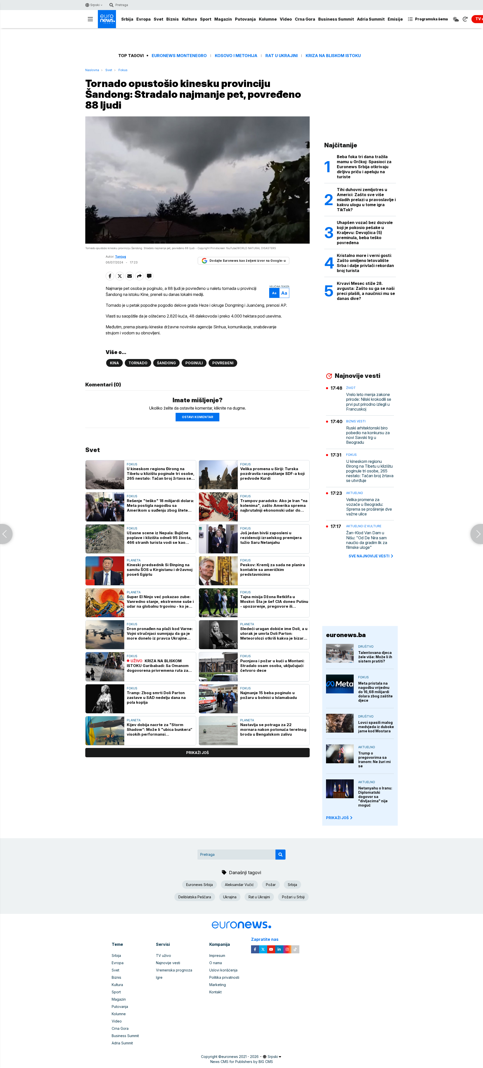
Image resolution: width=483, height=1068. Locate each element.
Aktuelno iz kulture (363, 526)
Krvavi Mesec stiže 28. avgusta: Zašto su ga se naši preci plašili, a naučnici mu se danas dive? (366, 291)
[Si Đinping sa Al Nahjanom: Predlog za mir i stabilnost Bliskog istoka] (476, 534)
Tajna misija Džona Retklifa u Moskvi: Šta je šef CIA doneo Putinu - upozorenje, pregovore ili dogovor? (274, 601)
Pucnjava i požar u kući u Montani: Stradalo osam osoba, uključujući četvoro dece (272, 665)
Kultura (189, 19)
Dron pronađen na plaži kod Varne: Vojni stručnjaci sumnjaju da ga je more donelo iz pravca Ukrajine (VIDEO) (160, 633)
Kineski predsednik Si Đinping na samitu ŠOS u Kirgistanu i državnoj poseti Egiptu (159, 569)
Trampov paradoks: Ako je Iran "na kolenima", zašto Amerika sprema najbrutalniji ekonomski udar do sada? (273, 505)
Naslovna (92, 70)
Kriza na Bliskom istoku (333, 55)
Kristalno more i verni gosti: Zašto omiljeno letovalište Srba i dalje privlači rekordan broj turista (365, 263)
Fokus (123, 70)
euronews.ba (346, 635)
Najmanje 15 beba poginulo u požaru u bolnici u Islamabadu (268, 695)
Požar (271, 884)
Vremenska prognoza (174, 970)
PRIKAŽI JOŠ (337, 818)
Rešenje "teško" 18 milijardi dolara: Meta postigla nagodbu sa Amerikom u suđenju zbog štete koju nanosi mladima (160, 505)
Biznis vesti (356, 421)
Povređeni (222, 363)
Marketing (217, 985)
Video (286, 19)
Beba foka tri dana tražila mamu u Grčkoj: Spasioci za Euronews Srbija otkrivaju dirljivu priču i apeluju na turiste (364, 166)
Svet (158, 19)
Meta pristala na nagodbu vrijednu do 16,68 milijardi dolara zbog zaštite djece (375, 691)
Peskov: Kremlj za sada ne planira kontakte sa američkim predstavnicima (272, 569)
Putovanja (245, 19)
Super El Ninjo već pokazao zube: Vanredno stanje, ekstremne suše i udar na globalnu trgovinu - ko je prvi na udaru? (160, 601)
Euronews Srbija (199, 884)
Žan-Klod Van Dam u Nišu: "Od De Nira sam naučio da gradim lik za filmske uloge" (366, 540)
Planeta (134, 560)
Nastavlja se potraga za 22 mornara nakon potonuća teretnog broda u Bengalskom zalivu (273, 729)
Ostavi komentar (197, 417)
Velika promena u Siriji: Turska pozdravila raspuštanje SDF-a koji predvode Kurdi (272, 473)
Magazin (223, 19)
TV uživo (163, 955)
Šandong (166, 363)
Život (351, 388)
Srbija (127, 19)
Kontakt (215, 992)
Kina (114, 363)
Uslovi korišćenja (223, 970)
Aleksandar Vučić (239, 884)
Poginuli (194, 363)
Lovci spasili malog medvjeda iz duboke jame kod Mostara (376, 726)
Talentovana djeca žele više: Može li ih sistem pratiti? (375, 656)
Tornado (138, 363)
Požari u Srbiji (293, 897)
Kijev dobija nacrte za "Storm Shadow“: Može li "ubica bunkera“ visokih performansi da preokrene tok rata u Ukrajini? (159, 729)
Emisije (395, 19)
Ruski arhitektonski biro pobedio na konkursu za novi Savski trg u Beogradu (368, 435)
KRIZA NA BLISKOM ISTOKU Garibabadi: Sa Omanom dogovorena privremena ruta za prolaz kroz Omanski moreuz (158, 665)
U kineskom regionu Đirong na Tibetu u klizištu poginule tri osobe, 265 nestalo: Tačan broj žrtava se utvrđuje (160, 473)
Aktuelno (354, 493)
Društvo (366, 646)
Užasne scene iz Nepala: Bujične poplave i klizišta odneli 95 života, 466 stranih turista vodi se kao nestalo (159, 537)
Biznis (172, 19)
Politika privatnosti (224, 977)
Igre (159, 977)
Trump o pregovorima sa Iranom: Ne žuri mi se (374, 759)
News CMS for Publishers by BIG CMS (241, 1061)
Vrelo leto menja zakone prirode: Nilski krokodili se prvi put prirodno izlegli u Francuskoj (368, 402)
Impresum (217, 955)
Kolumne (268, 19)
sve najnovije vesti (369, 556)
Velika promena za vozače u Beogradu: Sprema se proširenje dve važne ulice (369, 507)
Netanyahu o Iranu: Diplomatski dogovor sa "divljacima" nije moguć (375, 796)
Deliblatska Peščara (194, 897)
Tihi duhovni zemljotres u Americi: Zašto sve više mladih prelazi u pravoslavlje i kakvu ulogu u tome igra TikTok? (366, 199)
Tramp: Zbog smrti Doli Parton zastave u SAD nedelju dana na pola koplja (156, 697)
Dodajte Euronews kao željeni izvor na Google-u (248, 260)
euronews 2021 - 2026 (240, 1056)
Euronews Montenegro (179, 55)
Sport (205, 19)
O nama (215, 963)
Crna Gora (305, 19)
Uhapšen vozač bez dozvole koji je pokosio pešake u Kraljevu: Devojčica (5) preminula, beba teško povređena (365, 232)
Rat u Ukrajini (281, 55)
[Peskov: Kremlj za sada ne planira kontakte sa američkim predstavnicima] (218, 570)
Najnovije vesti (168, 963)
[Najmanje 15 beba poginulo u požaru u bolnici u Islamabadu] (218, 698)
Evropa (143, 19)
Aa (274, 293)
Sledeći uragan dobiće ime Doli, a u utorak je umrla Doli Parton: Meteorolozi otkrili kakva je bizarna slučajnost (274, 633)
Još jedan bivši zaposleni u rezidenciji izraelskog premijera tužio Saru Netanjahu (271, 537)
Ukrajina (229, 897)
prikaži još (197, 752)
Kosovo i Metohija (236, 55)
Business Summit (336, 19)
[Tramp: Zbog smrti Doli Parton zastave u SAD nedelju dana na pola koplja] (105, 698)
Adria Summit (371, 19)
